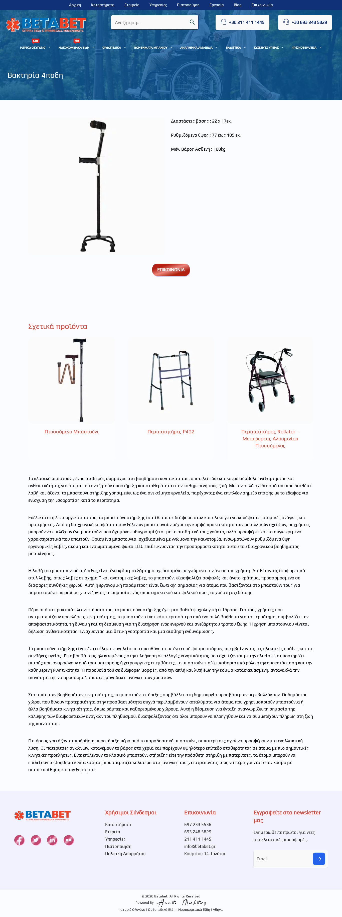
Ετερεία (112, 831)
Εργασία (217, 5)
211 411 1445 (197, 839)
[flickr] (69, 840)
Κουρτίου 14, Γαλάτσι (205, 853)
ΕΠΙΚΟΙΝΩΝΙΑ (171, 269)
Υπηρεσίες (158, 5)
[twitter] (36, 840)
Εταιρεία (131, 5)
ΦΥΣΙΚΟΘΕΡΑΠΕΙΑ (304, 47)
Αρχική (75, 5)
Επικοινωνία (262, 5)
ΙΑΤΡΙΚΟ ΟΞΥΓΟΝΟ (32, 47)
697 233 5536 (197, 824)
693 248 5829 (197, 831)
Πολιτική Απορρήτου (125, 853)
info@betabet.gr (199, 846)
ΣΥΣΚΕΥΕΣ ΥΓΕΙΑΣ (266, 47)
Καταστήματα (102, 5)
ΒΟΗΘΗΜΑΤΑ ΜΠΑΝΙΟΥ (150, 47)
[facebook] (19, 840)
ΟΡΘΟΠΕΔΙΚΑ (111, 47)
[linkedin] (52, 840)
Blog (238, 5)
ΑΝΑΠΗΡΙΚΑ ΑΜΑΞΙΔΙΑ (196, 47)
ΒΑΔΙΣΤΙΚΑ (233, 47)
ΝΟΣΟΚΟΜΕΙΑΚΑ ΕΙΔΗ (74, 47)
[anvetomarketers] (180, 902)
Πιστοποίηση (188, 5)
